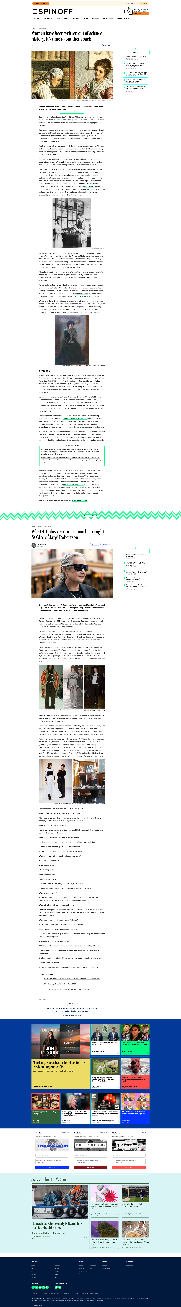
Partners (34, 1274)
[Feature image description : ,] (135, 1193)
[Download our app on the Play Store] (60, 1288)
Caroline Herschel (92, 183)
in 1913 (55, 392)
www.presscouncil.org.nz (53, 1300)
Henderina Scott (81, 293)
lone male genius (50, 149)
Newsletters (108, 18)
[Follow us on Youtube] (40, 1288)
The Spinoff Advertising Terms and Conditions (87, 1293)
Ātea (58, 18)
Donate (104, 1265)
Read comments (72, 1016)
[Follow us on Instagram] (43, 1288)
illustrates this (49, 259)
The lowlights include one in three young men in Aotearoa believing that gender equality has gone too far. (72, 459)
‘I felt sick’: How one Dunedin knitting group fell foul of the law (66, 989)
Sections (75, 18)
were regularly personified (73, 484)
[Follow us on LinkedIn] (47, 1288)
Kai (32, 1268)
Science (34, 28)
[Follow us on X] (36, 1288)
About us (81, 1268)
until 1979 (54, 384)
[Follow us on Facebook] (33, 1288)
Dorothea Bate (86, 402)
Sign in (145, 3)
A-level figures (53, 138)
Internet (33, 1271)
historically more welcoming (55, 277)
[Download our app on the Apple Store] (56, 1288)
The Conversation (79, 500)
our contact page (108, 1298)
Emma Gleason (42, 544)
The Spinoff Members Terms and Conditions (56, 1293)
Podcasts (95, 18)
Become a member (123, 18)
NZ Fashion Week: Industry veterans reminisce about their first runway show (72, 978)
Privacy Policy (35, 1293)
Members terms (107, 1268)
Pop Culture (48, 18)
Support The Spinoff (41, 3)
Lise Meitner (89, 186)
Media (57, 1274)
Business (57, 1277)
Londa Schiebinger (78, 431)
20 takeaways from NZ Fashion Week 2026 (60, 984)
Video (33, 1265)
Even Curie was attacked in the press (79, 192)
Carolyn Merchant (60, 431)
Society (34, 526)
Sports (57, 1271)
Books (66, 18)
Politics (36, 18)
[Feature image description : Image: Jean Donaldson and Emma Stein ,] (105, 1193)
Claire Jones (35, 46)
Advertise (93, 1265)
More (85, 18)
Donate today (138, 13)
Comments (106, 544)
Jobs (91, 1268)
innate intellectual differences (75, 418)
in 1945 (53, 381)
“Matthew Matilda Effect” (52, 172)
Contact (81, 1265)
